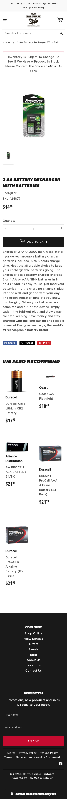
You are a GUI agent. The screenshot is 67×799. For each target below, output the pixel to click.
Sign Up (33, 740)
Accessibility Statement (44, 757)
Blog (33, 654)
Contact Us (33, 670)
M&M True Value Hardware (37, 774)
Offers (33, 644)
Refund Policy (49, 753)
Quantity (9, 220)
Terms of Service (15, 757)
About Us (33, 660)
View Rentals (33, 638)
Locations (33, 665)
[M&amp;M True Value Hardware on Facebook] (61, 764)
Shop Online (33, 633)
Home (6, 42)
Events (33, 649)
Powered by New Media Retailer (32, 778)
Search (11, 753)
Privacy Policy (27, 753)
